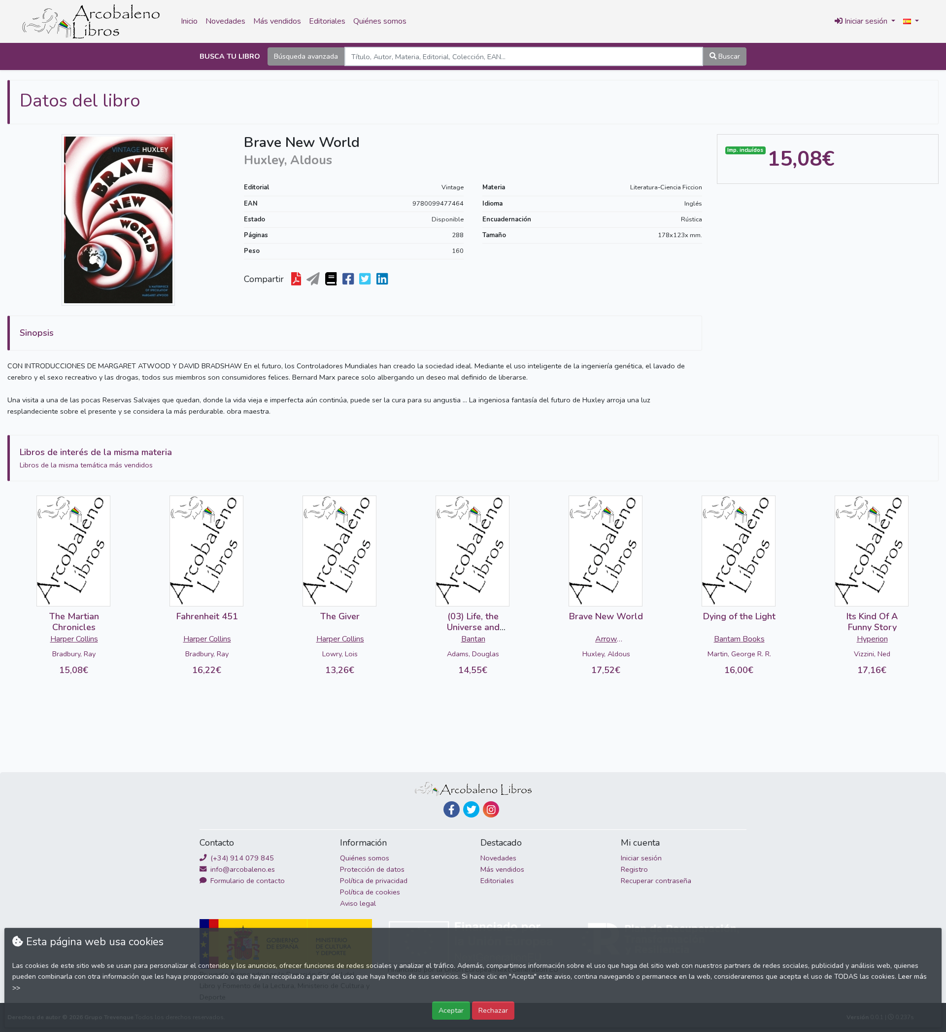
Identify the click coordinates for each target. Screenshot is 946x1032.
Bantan (473, 639)
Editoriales (327, 21)
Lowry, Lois (340, 654)
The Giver (340, 616)
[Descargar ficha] (297, 279)
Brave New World (606, 616)
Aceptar (451, 1010)
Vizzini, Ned (872, 654)
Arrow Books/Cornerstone (606, 640)
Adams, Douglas (473, 654)
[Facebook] (451, 809)
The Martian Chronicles (74, 621)
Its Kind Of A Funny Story (872, 621)
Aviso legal (358, 903)
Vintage (452, 187)
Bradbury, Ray (74, 654)
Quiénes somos (379, 21)
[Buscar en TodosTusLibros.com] (331, 279)
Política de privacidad (373, 881)
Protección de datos (372, 869)
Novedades (225, 21)
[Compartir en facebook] (349, 279)
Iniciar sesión (641, 858)
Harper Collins (74, 639)
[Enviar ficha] (314, 279)
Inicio (189, 21)
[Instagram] (491, 809)
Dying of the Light (739, 616)
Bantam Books (739, 639)
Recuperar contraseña (656, 881)
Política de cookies (370, 892)
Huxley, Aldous (606, 654)
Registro (634, 869)
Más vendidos (277, 21)
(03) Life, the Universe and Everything (473, 626)
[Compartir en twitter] (365, 279)
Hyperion (872, 639)
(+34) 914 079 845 (241, 858)
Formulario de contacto (246, 881)
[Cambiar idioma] (911, 21)
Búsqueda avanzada (306, 56)
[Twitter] (471, 809)
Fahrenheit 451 (207, 616)
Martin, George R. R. (739, 654)
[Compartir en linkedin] (383, 279)
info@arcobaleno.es (241, 869)
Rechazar (493, 1010)
